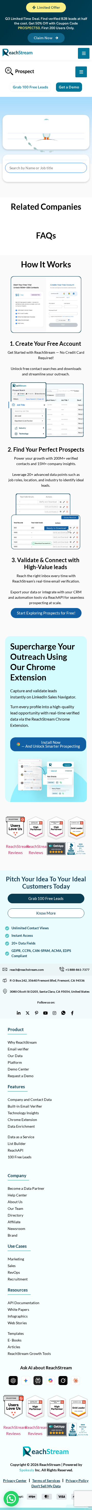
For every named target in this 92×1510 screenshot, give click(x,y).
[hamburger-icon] (83, 53)
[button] (46, 7)
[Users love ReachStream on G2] (15, 836)
